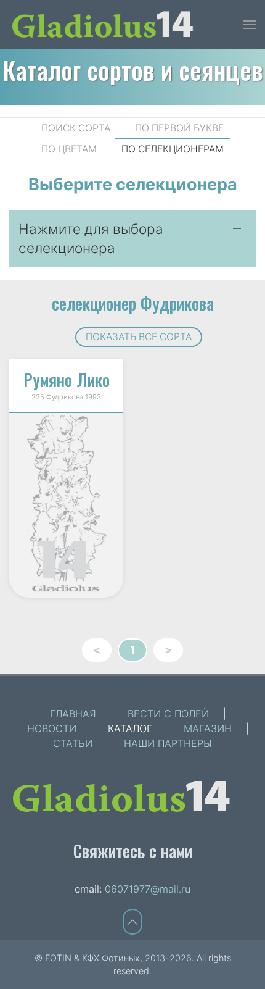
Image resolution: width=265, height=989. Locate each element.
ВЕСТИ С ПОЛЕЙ (168, 713)
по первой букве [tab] (179, 128)
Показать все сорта (139, 337)
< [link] (96, 649)
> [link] (168, 649)
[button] (249, 24)
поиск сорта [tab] (75, 128)
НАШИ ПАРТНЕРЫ (168, 743)
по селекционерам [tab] (172, 149)
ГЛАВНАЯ (73, 713)
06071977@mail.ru (147, 889)
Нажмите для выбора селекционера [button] (90, 238)
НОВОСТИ (51, 728)
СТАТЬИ (72, 743)
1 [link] (133, 649)
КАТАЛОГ (130, 728)
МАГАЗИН (208, 728)
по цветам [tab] (69, 149)
